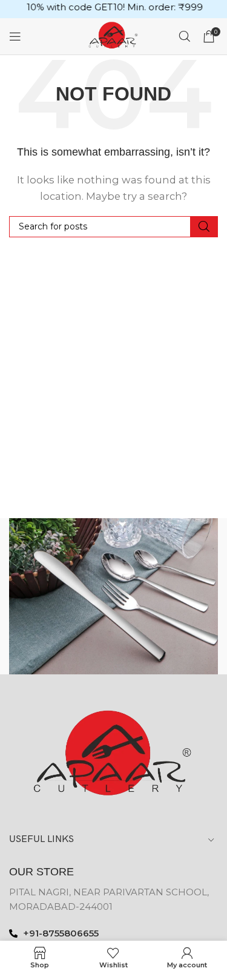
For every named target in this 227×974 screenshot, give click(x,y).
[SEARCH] (204, 226)
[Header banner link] (113, 9)
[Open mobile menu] (15, 36)
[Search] (185, 36)
